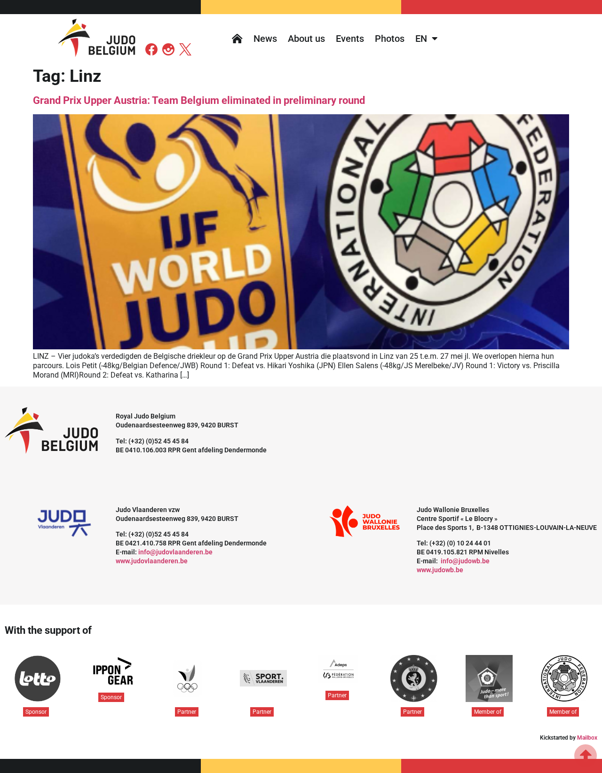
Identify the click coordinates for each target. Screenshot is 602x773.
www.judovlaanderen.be (152, 561)
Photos (389, 38)
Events (350, 38)
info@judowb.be (465, 561)
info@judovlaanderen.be (175, 552)
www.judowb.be (440, 570)
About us (306, 38)
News (265, 38)
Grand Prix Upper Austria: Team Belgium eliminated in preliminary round (199, 100)
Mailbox (587, 737)
